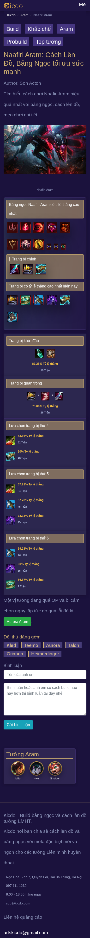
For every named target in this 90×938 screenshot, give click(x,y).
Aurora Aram (17, 622)
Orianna (15, 653)
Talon (73, 645)
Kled (11, 645)
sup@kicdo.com (18, 903)
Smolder (55, 778)
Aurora (53, 645)
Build (12, 29)
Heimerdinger (45, 653)
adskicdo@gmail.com (26, 932)
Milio (17, 778)
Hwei (36, 778)
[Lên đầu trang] (0, 797)
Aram (24, 15)
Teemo (31, 645)
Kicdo (11, 15)
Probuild (16, 42)
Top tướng (48, 42)
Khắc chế (39, 29)
